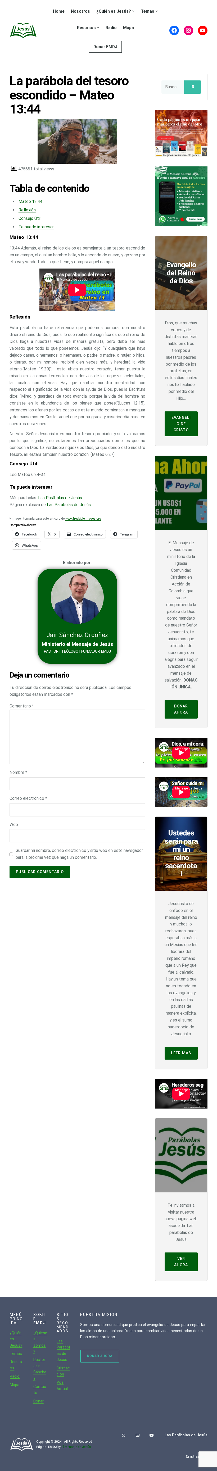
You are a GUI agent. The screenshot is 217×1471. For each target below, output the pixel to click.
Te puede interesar (36, 226)
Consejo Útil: (30, 218)
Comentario (22, 706)
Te (12, 1353)
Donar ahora (181, 709)
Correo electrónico (28, 798)
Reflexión (27, 209)
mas (18, 1353)
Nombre (18, 772)
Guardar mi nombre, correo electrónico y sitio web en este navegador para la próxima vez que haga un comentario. (79, 854)
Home (59, 11)
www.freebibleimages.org (83, 518)
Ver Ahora (181, 1261)
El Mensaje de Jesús (76, 1447)
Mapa (14, 1385)
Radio (15, 1376)
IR (193, 87)
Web (14, 824)
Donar (38, 1401)
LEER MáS (181, 1053)
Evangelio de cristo (181, 423)
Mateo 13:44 (30, 201)
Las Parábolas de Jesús (60, 497)
